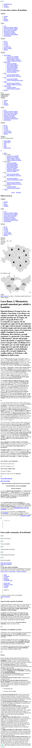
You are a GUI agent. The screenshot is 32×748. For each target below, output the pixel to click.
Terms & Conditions (21, 571)
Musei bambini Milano (12, 67)
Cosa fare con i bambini (12, 56)
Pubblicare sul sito (8, 584)
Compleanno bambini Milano (11, 34)
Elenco (12, 138)
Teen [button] (5, 77)
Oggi (5, 17)
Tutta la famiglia (8, 48)
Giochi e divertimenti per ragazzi (15, 80)
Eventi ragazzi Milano (12, 79)
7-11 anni (6, 45)
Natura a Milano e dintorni (13, 59)
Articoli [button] (5, 90)
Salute (5, 146)
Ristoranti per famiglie (9, 31)
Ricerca (3, 52)
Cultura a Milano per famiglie (14, 60)
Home (5, 153)
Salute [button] (5, 81)
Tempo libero (7, 142)
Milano (2, 244)
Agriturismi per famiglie (9, 33)
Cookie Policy (12, 571)
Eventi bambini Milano (12, 65)
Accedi (5, 5)
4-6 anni (6, 44)
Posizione (3, 242)
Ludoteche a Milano (12, 69)
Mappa (8, 138)
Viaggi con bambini (11, 72)
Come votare (7, 583)
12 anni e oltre (7, 47)
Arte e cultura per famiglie (10, 30)
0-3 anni (6, 42)
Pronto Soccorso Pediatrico (13, 83)
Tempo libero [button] (7, 62)
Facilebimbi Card (8, 580)
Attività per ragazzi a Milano (11, 28)
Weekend (6, 20)
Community (7, 576)
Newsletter (6, 579)
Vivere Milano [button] (7, 55)
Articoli (5, 189)
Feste (5, 143)
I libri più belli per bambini (13, 88)
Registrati (6, 7)
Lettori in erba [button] (7, 86)
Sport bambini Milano (12, 66)
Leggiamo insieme (11, 87)
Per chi (5, 41)
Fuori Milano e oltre (5, 273)
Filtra (2, 294)
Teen (5, 145)
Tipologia (3, 241)
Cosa (5, 26)
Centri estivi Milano (12, 63)
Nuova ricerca (4, 96)
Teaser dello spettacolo (6, 478)
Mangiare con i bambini (12, 58)
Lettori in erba (7, 148)
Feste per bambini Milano (13, 74)
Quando (6, 16)
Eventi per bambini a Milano (11, 27)
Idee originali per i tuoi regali (14, 76)
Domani (6, 19)
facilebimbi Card (8, 4)
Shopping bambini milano (13, 70)
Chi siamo (6, 585)
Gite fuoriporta (7, 35)
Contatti (6, 587)
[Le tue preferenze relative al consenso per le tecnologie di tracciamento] (2, 745)
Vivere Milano (7, 141)
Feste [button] (5, 73)
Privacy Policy (4, 571)
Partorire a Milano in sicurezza (14, 84)
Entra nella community (6, 563)
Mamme (6, 49)
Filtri (2, 138)
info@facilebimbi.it (5, 596)
